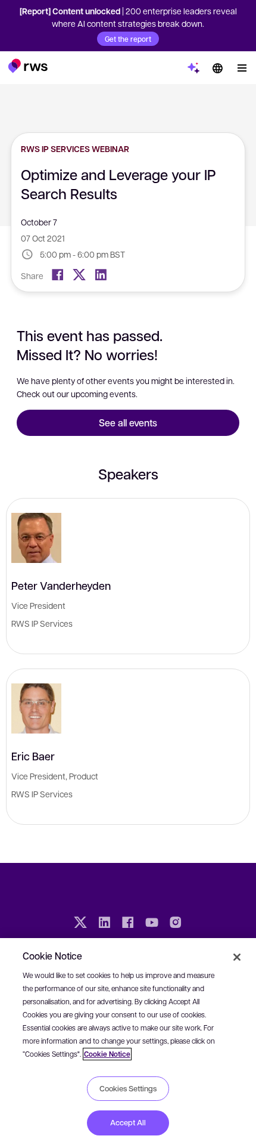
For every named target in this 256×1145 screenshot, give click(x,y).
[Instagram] (175, 923)
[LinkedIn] (100, 275)
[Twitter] (79, 275)
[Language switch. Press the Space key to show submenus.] (217, 68)
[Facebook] (58, 275)
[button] (27, 65)
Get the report (128, 39)
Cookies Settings (128, 1088)
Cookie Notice (107, 1054)
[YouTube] (151, 923)
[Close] (237, 957)
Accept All (128, 1122)
